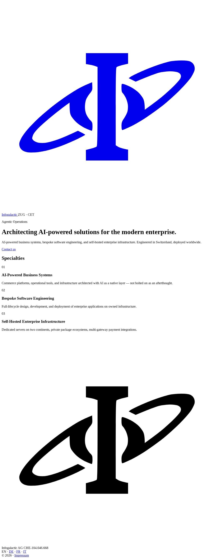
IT (24, 551)
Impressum (21, 555)
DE (11, 551)
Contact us (9, 249)
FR (18, 551)
